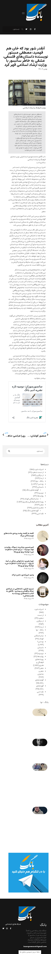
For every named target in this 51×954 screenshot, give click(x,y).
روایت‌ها (40, 495)
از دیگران (40, 475)
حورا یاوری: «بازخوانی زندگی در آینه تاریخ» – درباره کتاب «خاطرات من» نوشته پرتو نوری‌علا (19, 563)
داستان (41, 487)
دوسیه (41, 493)
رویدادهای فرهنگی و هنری (33, 501)
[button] (23, 13)
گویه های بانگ (33, 510)
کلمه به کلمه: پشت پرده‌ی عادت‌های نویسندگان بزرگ (19, 534)
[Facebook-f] (35, 29)
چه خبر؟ (40, 484)
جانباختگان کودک (32, 498)
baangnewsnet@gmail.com (35, 946)
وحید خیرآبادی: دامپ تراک (23, 574)
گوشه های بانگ (32, 490)
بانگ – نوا (40, 481)
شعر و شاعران (38, 507)
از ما (42, 478)
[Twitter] (26, 29)
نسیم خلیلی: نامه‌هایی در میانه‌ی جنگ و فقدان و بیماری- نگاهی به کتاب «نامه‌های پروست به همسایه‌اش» (20, 592)
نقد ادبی (40, 513)
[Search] (9, 451)
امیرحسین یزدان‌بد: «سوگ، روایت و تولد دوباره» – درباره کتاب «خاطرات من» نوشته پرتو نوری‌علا (19, 549)
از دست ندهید (38, 472)
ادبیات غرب (39, 469)
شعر (42, 504)
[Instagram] (30, 29)
